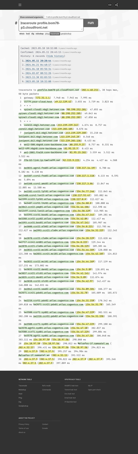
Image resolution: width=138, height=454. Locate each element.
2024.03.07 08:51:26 (38, 73)
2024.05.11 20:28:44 (38, 60)
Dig (20, 402)
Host (20, 394)
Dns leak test (70, 394)
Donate (45, 428)
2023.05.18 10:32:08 (38, 81)
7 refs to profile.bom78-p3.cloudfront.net (63, 17)
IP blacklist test (70, 402)
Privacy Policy (24, 424)
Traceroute (23, 386)
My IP (90, 386)
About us (22, 432)
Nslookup (22, 390)
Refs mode (46, 386)
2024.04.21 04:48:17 (38, 64)
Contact (45, 424)
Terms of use (24, 428)
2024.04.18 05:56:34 (38, 69)
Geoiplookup (23, 406)
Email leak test (70, 398)
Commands (46, 390)
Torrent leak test (71, 390)
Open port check (94, 390)
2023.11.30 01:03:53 (38, 77)
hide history (56, 56)
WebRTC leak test (71, 386)
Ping (20, 398)
